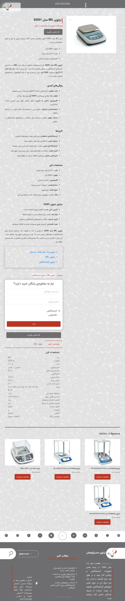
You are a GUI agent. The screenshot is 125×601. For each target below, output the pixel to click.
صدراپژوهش (106, 563)
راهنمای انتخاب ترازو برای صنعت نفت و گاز (64, 569)
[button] (70, 20)
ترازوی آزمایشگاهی (47, 262)
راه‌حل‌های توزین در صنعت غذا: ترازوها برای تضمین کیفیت (63, 577)
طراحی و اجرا (66, 597)
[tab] (53, 344)
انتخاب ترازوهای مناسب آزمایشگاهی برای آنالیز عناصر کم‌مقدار (62, 585)
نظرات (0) (38, 344)
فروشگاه (59, 25)
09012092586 (62, 4)
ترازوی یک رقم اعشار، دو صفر (45, 25)
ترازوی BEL (50, 257)
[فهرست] (86, 4)
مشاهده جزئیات (102, 476)
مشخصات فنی (54, 344)
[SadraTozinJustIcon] (12, 7)
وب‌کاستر (58, 597)
